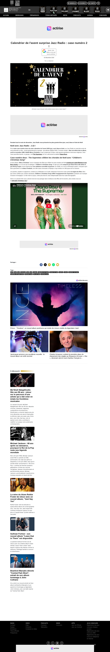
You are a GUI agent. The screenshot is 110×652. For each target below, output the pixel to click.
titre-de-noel (36, 274)
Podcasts (77, 15)
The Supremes (37, 154)
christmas (23, 272)
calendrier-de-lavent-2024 (17, 274)
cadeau (65, 272)
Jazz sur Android (77, 627)
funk (28, 272)
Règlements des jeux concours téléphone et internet (93, 636)
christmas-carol (44, 274)
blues (15, 272)
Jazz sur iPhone (76, 625)
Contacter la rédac (31, 629)
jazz (12, 272)
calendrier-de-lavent (73, 272)
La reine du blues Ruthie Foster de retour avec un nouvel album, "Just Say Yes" (21, 497)
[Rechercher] (98, 3)
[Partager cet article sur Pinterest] (49, 265)
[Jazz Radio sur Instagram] (61, 643)
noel (31, 272)
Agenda (90, 15)
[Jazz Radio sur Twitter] (52, 643)
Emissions (13, 629)
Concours (103, 15)
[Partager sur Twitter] (45, 265)
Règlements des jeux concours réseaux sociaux (93, 627)
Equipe (12, 627)
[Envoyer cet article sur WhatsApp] (53, 265)
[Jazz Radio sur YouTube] (57, 643)
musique (35, 272)
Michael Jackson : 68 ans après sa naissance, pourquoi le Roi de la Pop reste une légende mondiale (22, 448)
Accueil (6, 15)
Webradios (19, 15)
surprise (61, 272)
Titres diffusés (51, 15)
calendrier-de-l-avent (43, 272)
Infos (65, 15)
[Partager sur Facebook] (41, 265)
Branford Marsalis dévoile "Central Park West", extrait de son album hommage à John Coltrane (22, 575)
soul (18, 272)
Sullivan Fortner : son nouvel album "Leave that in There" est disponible (22, 536)
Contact (12, 625)
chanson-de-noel (54, 272)
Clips (27, 625)
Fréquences (34, 15)
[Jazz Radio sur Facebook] (48, 643)
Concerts (28, 627)
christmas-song (28, 274)
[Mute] (29, 10)
